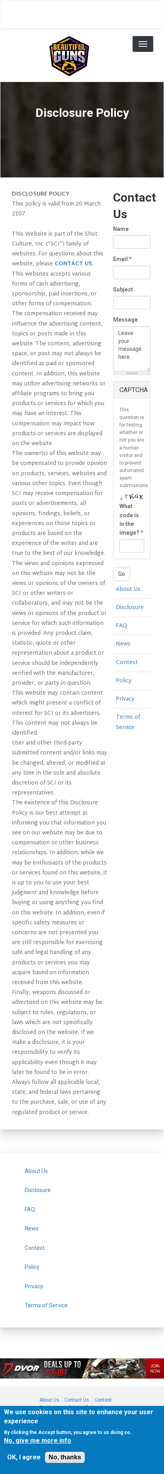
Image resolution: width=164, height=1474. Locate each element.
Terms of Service (128, 722)
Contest (127, 663)
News (123, 644)
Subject (123, 289)
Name (121, 229)
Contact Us (76, 1400)
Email (122, 259)
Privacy (125, 699)
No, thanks (65, 1457)
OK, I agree (24, 1457)
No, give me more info (37, 1440)
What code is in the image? (131, 519)
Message (125, 319)
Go (121, 574)
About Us (128, 589)
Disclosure (130, 608)
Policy (124, 681)
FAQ (121, 626)
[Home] (69, 55)
